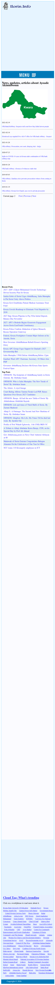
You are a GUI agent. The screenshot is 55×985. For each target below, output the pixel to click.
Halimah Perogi (36, 908)
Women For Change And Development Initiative (24, 937)
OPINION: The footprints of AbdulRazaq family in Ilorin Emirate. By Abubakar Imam (27, 376)
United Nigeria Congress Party (15, 913)
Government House (46, 910)
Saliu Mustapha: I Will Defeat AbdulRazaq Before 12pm (26, 355)
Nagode (46, 951)
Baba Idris (32, 973)
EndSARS (6, 970)
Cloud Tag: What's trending (21, 897)
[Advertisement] (27, 37)
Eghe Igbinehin (9, 929)
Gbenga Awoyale (9, 954)
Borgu (36, 946)
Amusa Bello (9, 975)
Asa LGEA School (45, 924)
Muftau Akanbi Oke (10, 910)
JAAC (21, 940)
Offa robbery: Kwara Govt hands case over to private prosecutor (23, 191)
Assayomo (17, 927)
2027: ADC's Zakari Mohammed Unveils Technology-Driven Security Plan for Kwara (25, 291)
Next (34, 196)
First (20, 196)
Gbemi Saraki (18, 951)
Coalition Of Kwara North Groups (34, 948)
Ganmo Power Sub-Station (28, 910)
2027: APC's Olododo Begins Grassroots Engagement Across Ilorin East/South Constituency (24, 324)
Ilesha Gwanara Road (10, 962)
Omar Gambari (21, 975)
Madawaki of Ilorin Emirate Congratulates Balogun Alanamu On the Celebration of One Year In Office (24, 442)
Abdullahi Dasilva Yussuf (18, 973)
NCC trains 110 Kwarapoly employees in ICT (22, 447)
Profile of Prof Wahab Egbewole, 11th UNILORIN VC (26, 424)
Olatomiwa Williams (38, 954)
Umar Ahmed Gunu (19, 921)
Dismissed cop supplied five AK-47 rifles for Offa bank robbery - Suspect (26, 136)
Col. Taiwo (6, 948)
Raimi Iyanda (21, 964)
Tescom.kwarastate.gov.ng (34, 940)
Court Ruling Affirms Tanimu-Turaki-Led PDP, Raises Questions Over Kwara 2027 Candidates (25, 393)
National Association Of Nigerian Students (34, 959)
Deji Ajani (16, 948)
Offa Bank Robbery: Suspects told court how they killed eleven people (25, 126)
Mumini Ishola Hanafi (10, 959)
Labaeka (42, 935)
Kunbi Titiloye (33, 964)
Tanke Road (44, 967)
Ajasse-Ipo (16, 970)
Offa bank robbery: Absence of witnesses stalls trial (19, 168)
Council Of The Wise (23, 943)
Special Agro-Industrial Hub (39, 956)
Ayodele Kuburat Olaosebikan (20, 924)
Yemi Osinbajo (19, 918)
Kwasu (46, 908)
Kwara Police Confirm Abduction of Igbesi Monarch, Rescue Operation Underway (24, 330)
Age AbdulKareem (9, 946)
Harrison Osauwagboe (33, 951)
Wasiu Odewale (33, 913)
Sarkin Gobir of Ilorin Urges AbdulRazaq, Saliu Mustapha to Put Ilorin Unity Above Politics (26, 297)
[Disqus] (27, 485)
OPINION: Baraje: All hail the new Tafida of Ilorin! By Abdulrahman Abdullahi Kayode (26, 399)
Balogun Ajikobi (21, 956)
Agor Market (27, 929)
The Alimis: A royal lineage (15, 388)
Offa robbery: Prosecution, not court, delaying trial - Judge (21, 146)
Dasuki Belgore (28, 970)
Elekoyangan (7, 951)
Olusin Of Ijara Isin (24, 946)
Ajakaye (23, 962)
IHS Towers (29, 916)
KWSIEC (29, 918)
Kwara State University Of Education (15, 908)
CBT (18, 929)
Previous (27, 196)
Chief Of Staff (33, 921)
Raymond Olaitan (23, 954)
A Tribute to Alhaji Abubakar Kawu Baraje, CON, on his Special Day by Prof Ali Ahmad (26, 429)
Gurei (12, 964)
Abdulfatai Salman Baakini (41, 943)
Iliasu (35, 924)
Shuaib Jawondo (31, 935)
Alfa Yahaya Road (32, 967)
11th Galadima (45, 946)
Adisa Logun (18, 916)
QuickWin (27, 927)
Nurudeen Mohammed (46, 973)
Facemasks (8, 927)
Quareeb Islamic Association (42, 927)
